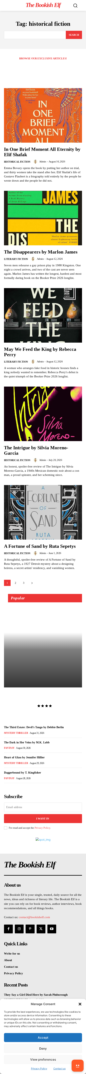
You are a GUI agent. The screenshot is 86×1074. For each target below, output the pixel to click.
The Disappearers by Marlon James (40, 252)
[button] (80, 1004)
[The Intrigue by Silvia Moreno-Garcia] (43, 414)
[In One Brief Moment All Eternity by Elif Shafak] (43, 115)
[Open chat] (78, 1066)
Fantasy (9, 748)
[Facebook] (8, 929)
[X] (41, 929)
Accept (43, 1037)
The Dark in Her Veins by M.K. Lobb (27, 742)
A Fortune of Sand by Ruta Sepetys (40, 546)
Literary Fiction (16, 259)
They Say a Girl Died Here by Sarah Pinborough (42, 696)
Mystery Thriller (16, 733)
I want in (42, 818)
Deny (43, 1048)
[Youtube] (51, 929)
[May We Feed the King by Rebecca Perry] (43, 315)
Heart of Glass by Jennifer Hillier (24, 757)
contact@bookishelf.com (34, 917)
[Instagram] (19, 929)
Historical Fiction (17, 161)
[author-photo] (36, 162)
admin (42, 161)
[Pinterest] (30, 929)
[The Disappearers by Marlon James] (43, 218)
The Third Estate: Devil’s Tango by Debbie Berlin (34, 727)
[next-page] (32, 583)
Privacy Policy (42, 827)
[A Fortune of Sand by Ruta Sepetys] (43, 512)
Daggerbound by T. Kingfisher (22, 772)
